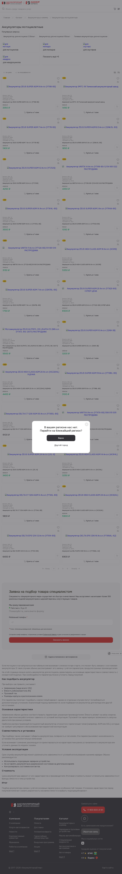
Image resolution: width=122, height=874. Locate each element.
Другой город (61, 445)
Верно (61, 438)
